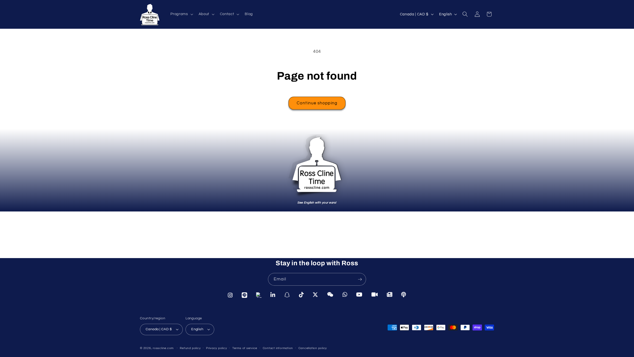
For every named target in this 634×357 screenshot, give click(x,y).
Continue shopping (317, 103)
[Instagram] (230, 295)
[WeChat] (330, 295)
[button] (181, 14)
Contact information (278, 348)
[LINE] (244, 295)
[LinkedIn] (272, 295)
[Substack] (390, 294)
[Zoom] (374, 295)
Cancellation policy (312, 348)
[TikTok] (301, 295)
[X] (315, 295)
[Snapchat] (287, 295)
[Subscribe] (360, 279)
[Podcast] (403, 294)
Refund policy (190, 348)
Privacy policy (216, 348)
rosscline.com (163, 348)
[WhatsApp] (345, 295)
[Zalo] (259, 295)
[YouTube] (359, 295)
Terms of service (244, 348)
